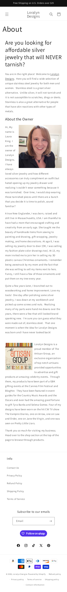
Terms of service (34, 579)
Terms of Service (16, 499)
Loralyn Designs (20, 574)
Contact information (35, 585)
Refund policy (55, 574)
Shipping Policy (15, 491)
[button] (7, 14)
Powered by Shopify (37, 574)
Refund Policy (14, 483)
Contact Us (13, 467)
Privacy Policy (14, 475)
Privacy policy (17, 579)
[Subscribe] (50, 521)
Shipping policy (52, 579)
